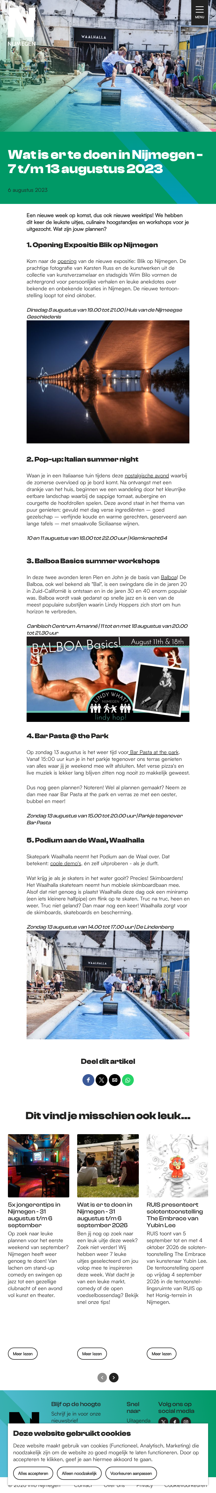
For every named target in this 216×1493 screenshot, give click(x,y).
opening (67, 261)
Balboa (169, 577)
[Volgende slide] (114, 1377)
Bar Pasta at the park (154, 752)
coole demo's (65, 863)
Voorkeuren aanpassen (131, 1473)
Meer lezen (23, 1355)
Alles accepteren (33, 1473)
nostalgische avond (147, 475)
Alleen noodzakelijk (79, 1473)
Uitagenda (138, 1420)
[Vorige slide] (102, 1377)
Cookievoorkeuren (185, 1485)
